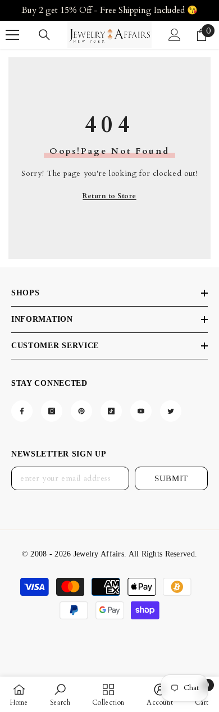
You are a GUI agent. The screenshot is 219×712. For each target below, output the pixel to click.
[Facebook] (22, 411)
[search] (44, 35)
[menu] (12, 35)
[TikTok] (111, 411)
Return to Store (109, 195)
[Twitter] (170, 411)
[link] (60, 694)
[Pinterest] (81, 411)
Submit (171, 478)
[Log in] (174, 35)
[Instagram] (51, 411)
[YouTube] (141, 411)
